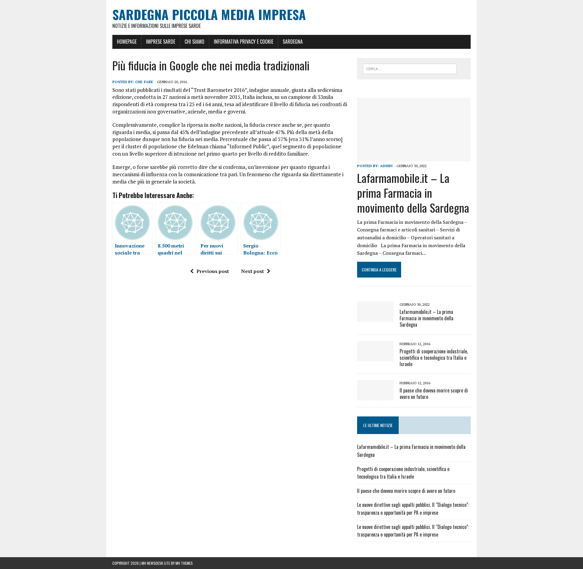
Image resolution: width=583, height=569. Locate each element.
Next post (252, 271)
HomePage (127, 41)
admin (386, 165)
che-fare (144, 81)
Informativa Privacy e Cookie (243, 41)
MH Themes (184, 563)
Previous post (212, 271)
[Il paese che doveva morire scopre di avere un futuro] (375, 396)
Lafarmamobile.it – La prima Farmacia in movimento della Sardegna (413, 192)
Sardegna (293, 41)
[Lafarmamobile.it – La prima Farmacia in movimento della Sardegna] (414, 157)
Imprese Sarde (160, 41)
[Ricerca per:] (410, 68)
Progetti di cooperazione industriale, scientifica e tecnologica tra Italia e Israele (434, 358)
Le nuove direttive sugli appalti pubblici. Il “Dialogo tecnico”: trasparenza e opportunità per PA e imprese (413, 508)
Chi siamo (194, 41)
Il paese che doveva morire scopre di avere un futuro (434, 393)
